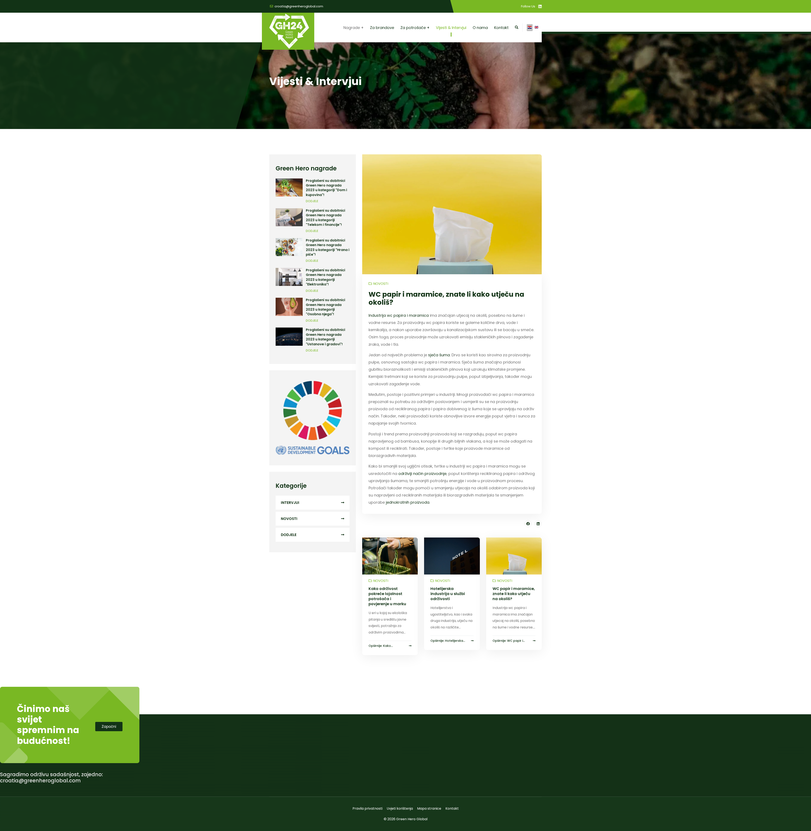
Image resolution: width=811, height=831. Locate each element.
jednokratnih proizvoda (407, 502)
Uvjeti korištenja (400, 808)
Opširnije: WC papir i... (509, 641)
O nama (480, 27)
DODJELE (312, 201)
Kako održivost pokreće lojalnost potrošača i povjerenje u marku (387, 596)
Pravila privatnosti (367, 808)
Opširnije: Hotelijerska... (447, 641)
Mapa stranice (429, 808)
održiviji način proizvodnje (422, 473)
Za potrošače (413, 27)
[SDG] (313, 418)
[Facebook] (528, 523)
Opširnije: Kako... (381, 646)
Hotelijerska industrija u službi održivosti (447, 593)
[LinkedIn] (538, 523)
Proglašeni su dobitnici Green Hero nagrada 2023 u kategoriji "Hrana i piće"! (327, 247)
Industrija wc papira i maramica (399, 315)
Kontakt (501, 27)
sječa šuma (439, 355)
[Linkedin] (540, 6)
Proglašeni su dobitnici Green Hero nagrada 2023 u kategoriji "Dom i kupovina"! (326, 187)
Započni (109, 726)
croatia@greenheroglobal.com (299, 6)
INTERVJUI (290, 502)
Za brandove (382, 27)
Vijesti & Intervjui (451, 27)
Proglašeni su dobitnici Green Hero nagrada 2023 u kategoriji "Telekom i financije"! (325, 217)
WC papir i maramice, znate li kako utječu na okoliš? (514, 593)
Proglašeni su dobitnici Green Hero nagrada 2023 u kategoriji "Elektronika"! (325, 277)
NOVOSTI (289, 518)
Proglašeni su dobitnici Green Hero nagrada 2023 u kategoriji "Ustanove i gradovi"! (325, 336)
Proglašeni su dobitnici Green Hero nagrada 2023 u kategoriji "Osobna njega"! (325, 307)
